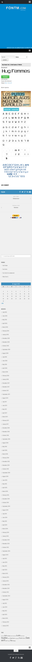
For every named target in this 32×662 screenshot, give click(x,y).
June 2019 (5, 316)
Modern (13, 638)
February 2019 (6, 331)
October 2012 (6, 592)
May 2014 (5, 521)
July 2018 (5, 357)
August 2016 (5, 443)
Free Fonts (5, 269)
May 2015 (5, 484)
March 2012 (5, 618)
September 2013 (6, 551)
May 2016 (5, 446)
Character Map (7, 109)
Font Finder (5, 265)
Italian (9, 638)
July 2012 (5, 603)
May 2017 (5, 409)
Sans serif (10, 83)
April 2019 (5, 323)
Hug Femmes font (6, 64)
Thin (11, 640)
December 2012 (6, 584)
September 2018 (6, 349)
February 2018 (6, 375)
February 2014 (6, 532)
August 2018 (5, 353)
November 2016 (6, 431)
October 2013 (6, 547)
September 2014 (6, 506)
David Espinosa (14, 64)
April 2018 (5, 368)
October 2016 (6, 435)
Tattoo (9, 640)
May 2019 (5, 319)
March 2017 (5, 416)
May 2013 (5, 566)
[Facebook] (20, 192)
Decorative (14, 635)
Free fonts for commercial (8, 273)
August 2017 (5, 398)
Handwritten (22, 635)
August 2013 (5, 555)
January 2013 (6, 581)
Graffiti (18, 635)
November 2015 (6, 465)
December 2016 (6, 428)
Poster (21, 638)
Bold (5, 635)
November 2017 (6, 387)
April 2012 (5, 614)
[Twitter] (22, 192)
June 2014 (5, 517)
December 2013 (6, 540)
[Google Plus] (25, 192)
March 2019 (5, 327)
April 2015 (5, 487)
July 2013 (5, 558)
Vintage (14, 640)
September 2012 (6, 596)
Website (20, 64)
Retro (24, 638)
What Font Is (5, 276)
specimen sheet (15, 109)
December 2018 (6, 338)
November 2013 (6, 543)
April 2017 (5, 413)
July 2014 (5, 513)
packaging (17, 638)
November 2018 (6, 342)
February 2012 (6, 622)
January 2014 (6, 536)
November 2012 (6, 588)
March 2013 (5, 573)
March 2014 (5, 528)
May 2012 (5, 611)
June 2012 (5, 607)
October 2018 (6, 346)
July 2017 (5, 402)
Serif (6, 640)
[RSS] (27, 192)
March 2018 (5, 372)
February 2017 (6, 420)
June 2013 (5, 562)
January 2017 (6, 424)
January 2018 (6, 379)
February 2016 (6, 457)
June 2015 (5, 480)
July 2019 (5, 312)
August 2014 (5, 510)
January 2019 (6, 334)
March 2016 (5, 454)
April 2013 (5, 569)
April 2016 (5, 450)
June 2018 (5, 360)
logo (11, 638)
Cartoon (11, 635)
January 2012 (6, 625)
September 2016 (6, 439)
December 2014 (6, 499)
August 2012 (5, 599)
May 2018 (5, 364)
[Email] (30, 192)
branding (8, 635)
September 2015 (6, 472)
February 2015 (6, 495)
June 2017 (5, 405)
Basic (6, 83)
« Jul (2, 303)
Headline (4, 637)
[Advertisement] (16, 30)
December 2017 (6, 383)
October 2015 (6, 469)
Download (5, 77)
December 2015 (6, 461)
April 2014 (5, 525)
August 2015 (5, 476)
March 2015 (5, 491)
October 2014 (6, 502)
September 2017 (6, 394)
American (2, 635)
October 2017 (6, 390)
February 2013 (6, 577)
